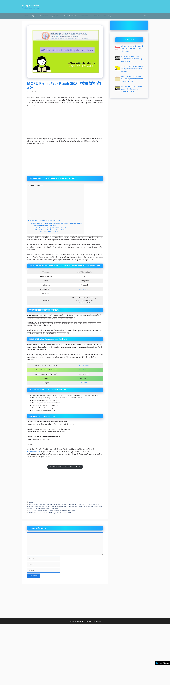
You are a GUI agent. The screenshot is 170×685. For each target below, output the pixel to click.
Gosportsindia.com (34, 452)
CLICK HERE (84, 289)
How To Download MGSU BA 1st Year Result (65, 504)
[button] (145, 16)
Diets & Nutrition (69, 16)
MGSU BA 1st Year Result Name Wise (74, 506)
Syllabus (96, 16)
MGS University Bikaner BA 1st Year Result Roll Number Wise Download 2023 (57, 223)
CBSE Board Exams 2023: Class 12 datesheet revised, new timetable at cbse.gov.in (52, 510)
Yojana (34, 16)
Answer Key (107, 16)
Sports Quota (56, 16)
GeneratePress (96, 621)
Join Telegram (164, 663)
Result (31, 502)
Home (26, 16)
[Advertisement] (65, 123)
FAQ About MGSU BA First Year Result (48, 232)
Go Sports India (30, 5)
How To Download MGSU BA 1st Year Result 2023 (50, 230)
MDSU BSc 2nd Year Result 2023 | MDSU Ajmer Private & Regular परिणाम (50, 513)
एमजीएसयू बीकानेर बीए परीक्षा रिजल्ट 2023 (44, 225)
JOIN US (84, 383)
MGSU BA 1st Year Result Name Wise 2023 (45, 220)
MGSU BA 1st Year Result (55, 506)
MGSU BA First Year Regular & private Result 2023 (51, 227)
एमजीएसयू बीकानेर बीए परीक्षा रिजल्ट (49, 508)
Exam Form (84, 16)
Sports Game (44, 16)
